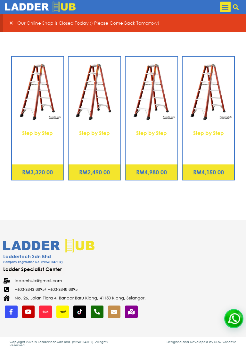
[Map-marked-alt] (131, 312)
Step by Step (37, 133)
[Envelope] (114, 312)
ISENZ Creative (225, 341)
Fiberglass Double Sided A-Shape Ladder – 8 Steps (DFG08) (38, 148)
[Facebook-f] (11, 312)
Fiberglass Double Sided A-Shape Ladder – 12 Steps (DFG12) (151, 148)
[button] (225, 7)
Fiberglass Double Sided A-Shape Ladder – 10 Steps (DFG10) (208, 148)
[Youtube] (28, 312)
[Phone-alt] (97, 312)
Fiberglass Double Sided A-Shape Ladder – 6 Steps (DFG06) (95, 148)
